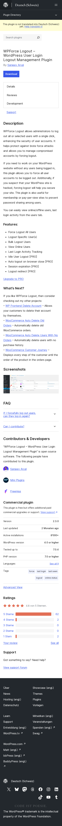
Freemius (15, 491)
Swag (38, 733)
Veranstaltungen (42, 721)
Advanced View (12, 587)
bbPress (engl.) (14, 755)
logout (39, 578)
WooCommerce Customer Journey (26, 350)
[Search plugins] (38, 37)
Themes (37, 693)
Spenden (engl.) (44, 727)
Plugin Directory (12, 14)
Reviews (12, 95)
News (6, 693)
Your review (10, 643)
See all (55, 643)
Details (11, 86)
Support (11, 112)
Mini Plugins (17, 480)
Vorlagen (38, 705)
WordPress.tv (13, 733)
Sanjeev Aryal (15, 65)
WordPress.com (14, 744)
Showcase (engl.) (43, 687)
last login (41, 571)
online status (51, 578)
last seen (52, 571)
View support (48, 512)
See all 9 (54, 563)
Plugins (37, 699)
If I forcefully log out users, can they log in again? (19, 415)
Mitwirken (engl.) (43, 716)
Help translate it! (33, 26)
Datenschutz (11, 705)
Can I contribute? (13, 426)
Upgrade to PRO (13, 279)
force (31, 571)
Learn (6, 716)
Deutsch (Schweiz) (22, 781)
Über (6, 687)
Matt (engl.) (12, 749)
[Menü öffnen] (56, 5)
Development (15, 103)
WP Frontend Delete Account (23, 305)
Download (11, 74)
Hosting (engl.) (12, 699)
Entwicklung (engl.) (14, 727)
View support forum (15, 667)
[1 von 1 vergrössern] (54, 379)
